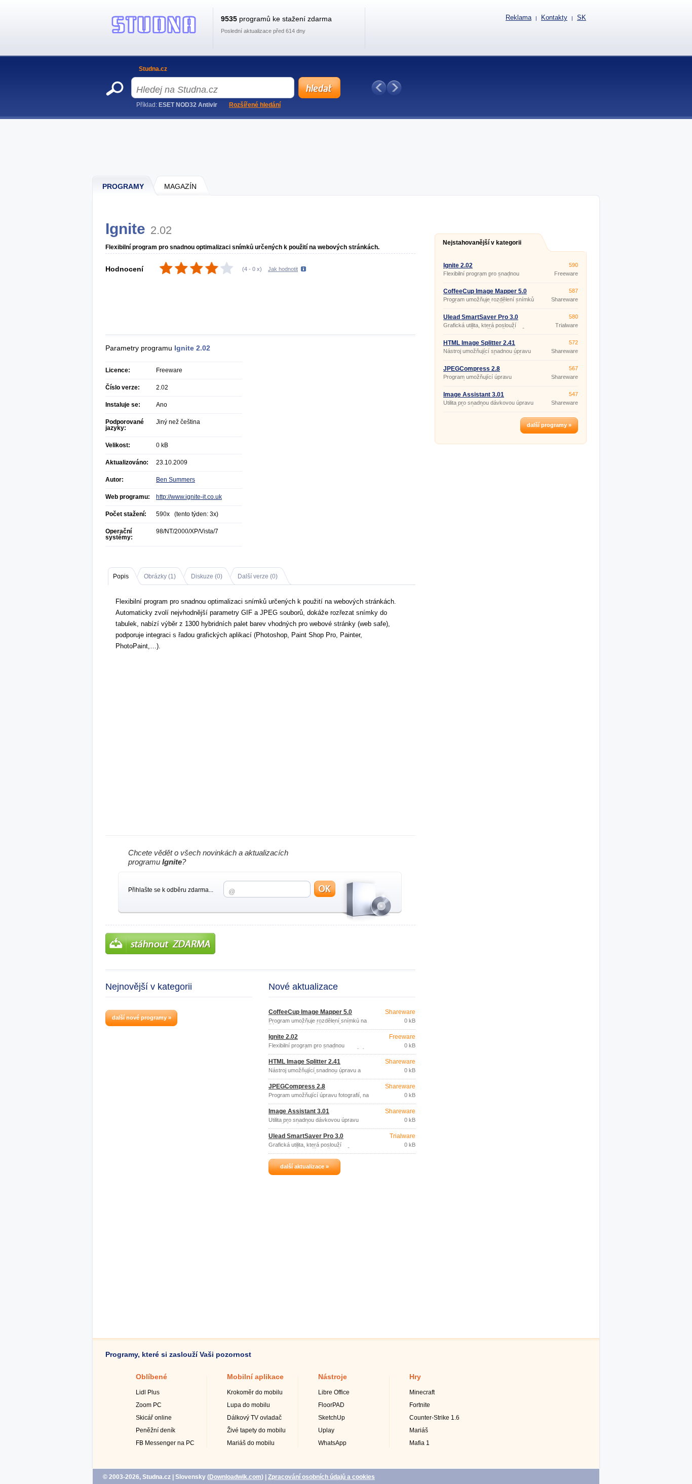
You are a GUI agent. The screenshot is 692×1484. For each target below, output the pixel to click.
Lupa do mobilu (248, 1405)
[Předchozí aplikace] (379, 87)
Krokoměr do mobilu (255, 1392)
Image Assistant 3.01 (298, 1111)
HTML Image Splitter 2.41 (304, 1061)
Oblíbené (151, 1377)
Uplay (326, 1430)
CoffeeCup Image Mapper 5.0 (310, 1012)
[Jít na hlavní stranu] (154, 33)
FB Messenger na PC (165, 1443)
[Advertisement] (346, 147)
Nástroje (332, 1377)
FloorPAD (331, 1405)
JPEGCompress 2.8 (296, 1086)
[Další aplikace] (394, 87)
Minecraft (422, 1392)
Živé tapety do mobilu (256, 1430)
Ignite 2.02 (283, 1036)
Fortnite (419, 1405)
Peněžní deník (155, 1430)
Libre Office (334, 1392)
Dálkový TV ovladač (254, 1417)
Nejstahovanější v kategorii (482, 242)
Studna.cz (153, 68)
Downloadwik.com (235, 1476)
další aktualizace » (304, 1166)
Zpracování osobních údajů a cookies (321, 1476)
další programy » (549, 425)
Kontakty (554, 17)
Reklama (518, 17)
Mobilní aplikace (255, 1377)
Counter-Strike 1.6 (434, 1417)
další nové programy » (141, 1017)
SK (581, 17)
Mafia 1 (419, 1443)
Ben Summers (175, 479)
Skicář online (154, 1417)
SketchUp (331, 1417)
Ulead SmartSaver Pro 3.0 (305, 1136)
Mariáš (418, 1430)
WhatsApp (332, 1443)
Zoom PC (149, 1405)
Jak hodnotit (283, 269)
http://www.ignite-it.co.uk (189, 496)
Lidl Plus (148, 1392)
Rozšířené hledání (255, 104)
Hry (415, 1377)
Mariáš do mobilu (251, 1443)
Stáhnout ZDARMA (160, 943)
